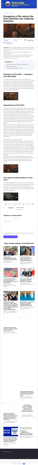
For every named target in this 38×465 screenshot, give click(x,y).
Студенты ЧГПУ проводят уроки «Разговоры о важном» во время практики (10, 329)
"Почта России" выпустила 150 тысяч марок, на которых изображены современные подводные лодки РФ (10, 439)
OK (23, 463)
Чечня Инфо (17, 2)
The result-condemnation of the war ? (15, 68)
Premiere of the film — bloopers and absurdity (17, 64)
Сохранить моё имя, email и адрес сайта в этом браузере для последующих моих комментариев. (19, 234)
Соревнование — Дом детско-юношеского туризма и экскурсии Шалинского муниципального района (27, 303)
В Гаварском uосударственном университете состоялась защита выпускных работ (26, 432)
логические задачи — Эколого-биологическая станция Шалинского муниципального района (26, 258)
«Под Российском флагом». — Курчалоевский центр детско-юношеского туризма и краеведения (10, 280)
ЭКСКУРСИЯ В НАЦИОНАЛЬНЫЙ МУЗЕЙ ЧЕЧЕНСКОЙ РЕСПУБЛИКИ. (10, 258)
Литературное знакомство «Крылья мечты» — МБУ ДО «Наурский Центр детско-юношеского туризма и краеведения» (27, 408)
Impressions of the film (12, 66)
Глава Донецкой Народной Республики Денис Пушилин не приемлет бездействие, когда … (27, 393)
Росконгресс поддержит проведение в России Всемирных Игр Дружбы (26, 280)
